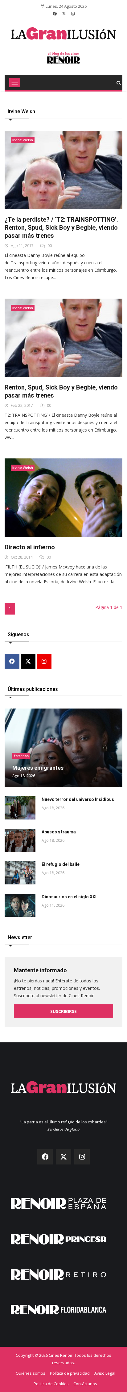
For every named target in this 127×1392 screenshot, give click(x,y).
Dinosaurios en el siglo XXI (69, 896)
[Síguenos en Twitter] (64, 13)
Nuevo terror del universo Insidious (78, 799)
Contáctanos (85, 1383)
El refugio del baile (61, 864)
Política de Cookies (51, 1383)
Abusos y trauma (59, 831)
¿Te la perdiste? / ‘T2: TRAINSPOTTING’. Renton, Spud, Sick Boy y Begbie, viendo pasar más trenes (61, 227)
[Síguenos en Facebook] (55, 13)
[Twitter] (28, 662)
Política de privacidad (70, 1373)
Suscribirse (63, 1011)
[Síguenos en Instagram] (73, 13)
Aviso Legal (104, 1373)
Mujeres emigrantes (37, 767)
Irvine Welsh (22, 140)
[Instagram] (44, 662)
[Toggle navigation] (14, 82)
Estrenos (21, 755)
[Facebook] (12, 662)
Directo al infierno (30, 547)
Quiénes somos (30, 1373)
